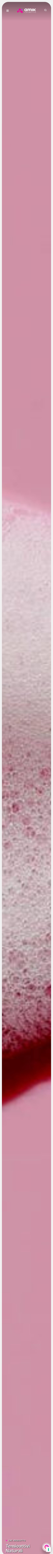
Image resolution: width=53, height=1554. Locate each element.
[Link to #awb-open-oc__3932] (10, 10)
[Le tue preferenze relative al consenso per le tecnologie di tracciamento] (48, 1549)
